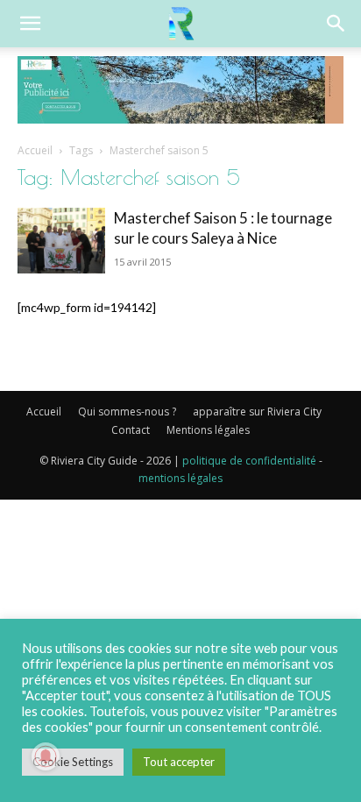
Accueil (35, 150)
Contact (130, 429)
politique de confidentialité (249, 460)
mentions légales (180, 478)
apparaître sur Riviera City (257, 411)
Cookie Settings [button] (72, 762)
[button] (30, 23)
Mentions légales (208, 429)
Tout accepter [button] (179, 762)
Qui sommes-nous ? (127, 411)
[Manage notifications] (46, 756)
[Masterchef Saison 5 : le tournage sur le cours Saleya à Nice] (61, 240)
